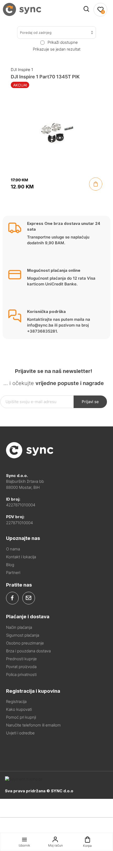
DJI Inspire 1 (22, 69)
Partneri (13, 572)
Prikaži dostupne (63, 42)
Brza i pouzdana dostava (28, 650)
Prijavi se (90, 401)
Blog (10, 564)
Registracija (16, 701)
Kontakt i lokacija (21, 556)
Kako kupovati (19, 709)
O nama (13, 548)
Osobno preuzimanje (25, 643)
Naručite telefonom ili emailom (33, 725)
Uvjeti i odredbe (20, 732)
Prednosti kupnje (21, 658)
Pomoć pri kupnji (21, 717)
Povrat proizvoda (21, 666)
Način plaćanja (19, 627)
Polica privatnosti (21, 674)
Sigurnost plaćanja (22, 635)
